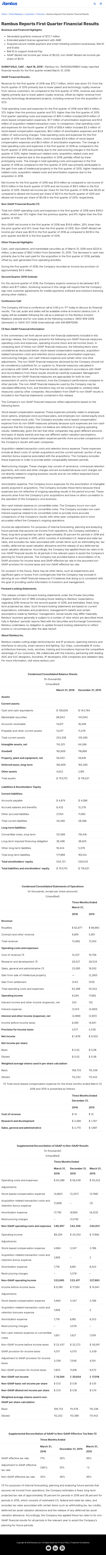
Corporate (29, 14)
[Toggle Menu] (101, 3)
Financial (40, 14)
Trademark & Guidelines (80, 1543)
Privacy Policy (63, 1543)
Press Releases (15, 14)
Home (4, 14)
